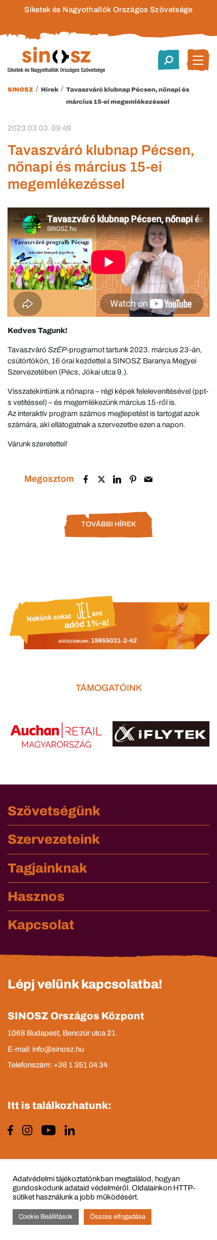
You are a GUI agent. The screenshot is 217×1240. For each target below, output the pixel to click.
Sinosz (20, 89)
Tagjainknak (47, 868)
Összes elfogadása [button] (117, 1216)
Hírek (50, 89)
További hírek (108, 524)
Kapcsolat (41, 925)
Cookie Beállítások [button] (46, 1216)
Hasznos (36, 896)
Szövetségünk (54, 811)
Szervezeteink (54, 839)
